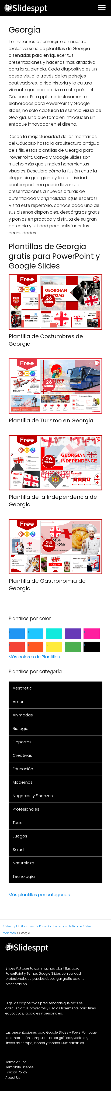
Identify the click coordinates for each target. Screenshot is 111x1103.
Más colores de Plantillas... (35, 657)
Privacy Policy (16, 1072)
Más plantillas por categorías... (40, 895)
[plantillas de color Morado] (77, 633)
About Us (12, 1077)
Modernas (23, 782)
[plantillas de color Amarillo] (58, 647)
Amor (18, 701)
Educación (23, 769)
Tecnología (24, 876)
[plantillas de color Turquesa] (58, 633)
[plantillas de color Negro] (96, 647)
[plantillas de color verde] (77, 647)
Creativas (22, 755)
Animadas (23, 715)
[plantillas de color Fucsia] (96, 633)
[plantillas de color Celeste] (40, 633)
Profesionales (26, 809)
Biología (21, 728)
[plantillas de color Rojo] (21, 647)
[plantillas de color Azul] (21, 633)
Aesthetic (22, 688)
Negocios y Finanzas (33, 795)
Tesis (17, 822)
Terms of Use (15, 1062)
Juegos (20, 836)
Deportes (22, 742)
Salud (18, 849)
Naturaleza (23, 863)
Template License (19, 1067)
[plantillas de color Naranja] (40, 647)
